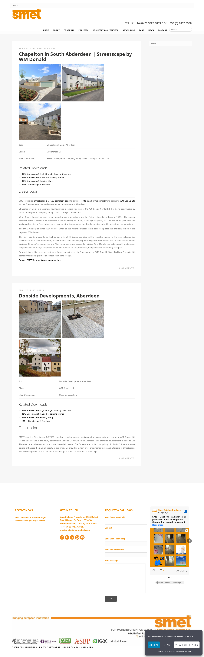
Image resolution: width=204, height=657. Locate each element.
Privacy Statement (50, 647)
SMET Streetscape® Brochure (36, 184)
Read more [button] (157, 525)
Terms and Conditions (25, 647)
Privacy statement (176, 651)
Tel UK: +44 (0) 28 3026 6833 (143, 23)
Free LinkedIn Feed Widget (170, 583)
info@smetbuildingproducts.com (75, 530)
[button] (150, 540)
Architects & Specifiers (105, 30)
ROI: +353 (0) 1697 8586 (177, 23)
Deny (167, 644)
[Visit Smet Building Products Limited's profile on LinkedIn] (155, 511)
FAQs (141, 30)
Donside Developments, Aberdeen (59, 295)
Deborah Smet (46, 49)
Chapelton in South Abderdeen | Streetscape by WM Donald (75, 56)
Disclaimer (87, 647)
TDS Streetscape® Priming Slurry (37, 181)
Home (46, 30)
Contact (162, 30)
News (151, 30)
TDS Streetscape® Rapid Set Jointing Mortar (43, 177)
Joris (40, 290)
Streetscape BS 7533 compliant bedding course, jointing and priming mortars (71, 201)
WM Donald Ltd (127, 201)
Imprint (188, 651)
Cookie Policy (70, 647)
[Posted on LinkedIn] (185, 511)
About (56, 30)
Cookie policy (162, 651)
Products (69, 30)
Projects (84, 30)
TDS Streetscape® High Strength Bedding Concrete (46, 174)
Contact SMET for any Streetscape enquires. (40, 260)
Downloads (129, 30)
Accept (153, 644)
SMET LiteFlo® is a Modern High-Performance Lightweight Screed (30, 519)
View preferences (186, 644)
